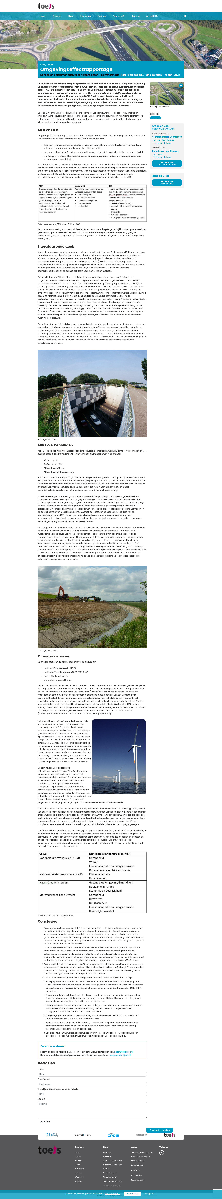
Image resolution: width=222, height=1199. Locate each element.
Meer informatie (112, 1193)
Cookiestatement (110, 1173)
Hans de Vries (167, 182)
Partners (102, 16)
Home (42, 65)
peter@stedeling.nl (123, 1052)
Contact (135, 16)
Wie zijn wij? (118, 16)
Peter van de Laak (167, 163)
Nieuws (42, 16)
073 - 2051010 (136, 1176)
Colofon (106, 1169)
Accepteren (132, 1193)
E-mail (58, 1089)
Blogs (70, 16)
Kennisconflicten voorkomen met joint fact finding (167, 138)
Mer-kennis (85, 16)
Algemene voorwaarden (112, 1165)
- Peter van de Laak (161, 143)
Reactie (41, 1099)
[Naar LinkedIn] (161, 1152)
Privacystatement (110, 1177)
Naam (41, 1069)
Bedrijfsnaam (44, 1079)
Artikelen (57, 16)
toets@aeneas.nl (138, 1180)
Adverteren (107, 1152)
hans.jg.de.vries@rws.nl (120, 1055)
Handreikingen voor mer (112, 1181)
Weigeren (149, 1193)
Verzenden (44, 1121)
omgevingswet (155, 118)
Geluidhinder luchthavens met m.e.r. (165, 152)
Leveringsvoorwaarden (112, 1185)
